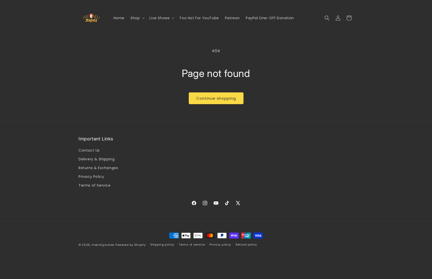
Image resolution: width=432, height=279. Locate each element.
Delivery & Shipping (96, 159)
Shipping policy (162, 245)
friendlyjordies (103, 245)
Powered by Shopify (131, 245)
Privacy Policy (91, 176)
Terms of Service (94, 185)
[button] (137, 18)
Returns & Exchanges (98, 167)
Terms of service (192, 245)
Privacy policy (220, 245)
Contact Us (89, 150)
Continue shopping (216, 98)
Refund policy (246, 245)
